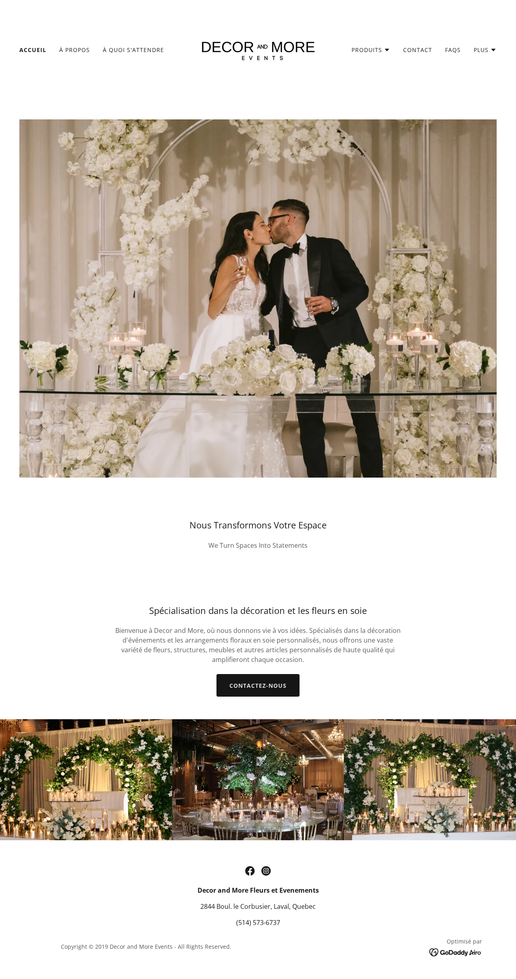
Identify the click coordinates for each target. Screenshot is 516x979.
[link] (258, 49)
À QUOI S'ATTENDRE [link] (133, 50)
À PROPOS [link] (74, 50)
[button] (371, 50)
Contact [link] (417, 50)
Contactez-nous (258, 685)
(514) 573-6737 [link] (258, 922)
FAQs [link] (453, 50)
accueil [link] (32, 50)
